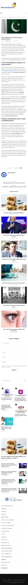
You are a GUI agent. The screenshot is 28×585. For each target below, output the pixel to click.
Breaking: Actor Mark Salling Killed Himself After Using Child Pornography (8, 473)
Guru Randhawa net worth (6, 551)
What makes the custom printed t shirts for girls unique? (6, 428)
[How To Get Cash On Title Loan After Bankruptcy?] (7, 392)
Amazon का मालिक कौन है (6, 553)
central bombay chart (5, 562)
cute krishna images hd (6, 522)
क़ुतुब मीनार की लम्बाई (4, 517)
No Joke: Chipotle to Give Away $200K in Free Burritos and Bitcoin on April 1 (13, 457)
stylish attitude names (6, 545)
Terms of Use (22, 580)
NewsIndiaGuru (14, 583)
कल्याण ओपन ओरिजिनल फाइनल (6, 556)
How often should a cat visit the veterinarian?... (14, 283)
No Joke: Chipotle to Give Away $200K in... (14, 212)
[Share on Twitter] (18, 168)
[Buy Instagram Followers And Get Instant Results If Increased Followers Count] (21, 392)
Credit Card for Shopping (6, 528)
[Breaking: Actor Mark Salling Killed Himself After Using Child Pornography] (14, 248)
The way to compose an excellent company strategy (21, 415)
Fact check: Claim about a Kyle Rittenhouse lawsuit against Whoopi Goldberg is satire (9, 465)
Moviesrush (3, 511)
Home (2, 17)
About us (5, 580)
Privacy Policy (16, 580)
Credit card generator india (7, 505)
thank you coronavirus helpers (7, 525)
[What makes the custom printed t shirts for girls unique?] (7, 421)
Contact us (9, 580)
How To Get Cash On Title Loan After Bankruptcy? (6, 398)
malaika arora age (5, 542)
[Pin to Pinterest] (20, 168)
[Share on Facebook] (17, 168)
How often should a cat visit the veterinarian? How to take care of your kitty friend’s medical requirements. (8, 481)
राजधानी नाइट (3, 514)
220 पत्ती (2, 534)
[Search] (26, 13)
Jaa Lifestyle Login (5, 531)
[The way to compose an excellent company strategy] (21, 409)
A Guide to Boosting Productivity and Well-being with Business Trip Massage (6, 407)
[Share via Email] (21, 168)
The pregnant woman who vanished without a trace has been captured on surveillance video (9, 490)
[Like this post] (16, 168)
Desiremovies (4, 565)
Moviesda (3, 559)
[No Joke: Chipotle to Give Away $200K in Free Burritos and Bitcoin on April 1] (14, 202)
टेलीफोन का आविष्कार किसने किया (6, 548)
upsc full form (4, 539)
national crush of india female (7, 519)
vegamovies (3, 536)
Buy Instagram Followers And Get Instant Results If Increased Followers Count (20, 399)
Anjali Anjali (8, 41)
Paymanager (4, 508)
